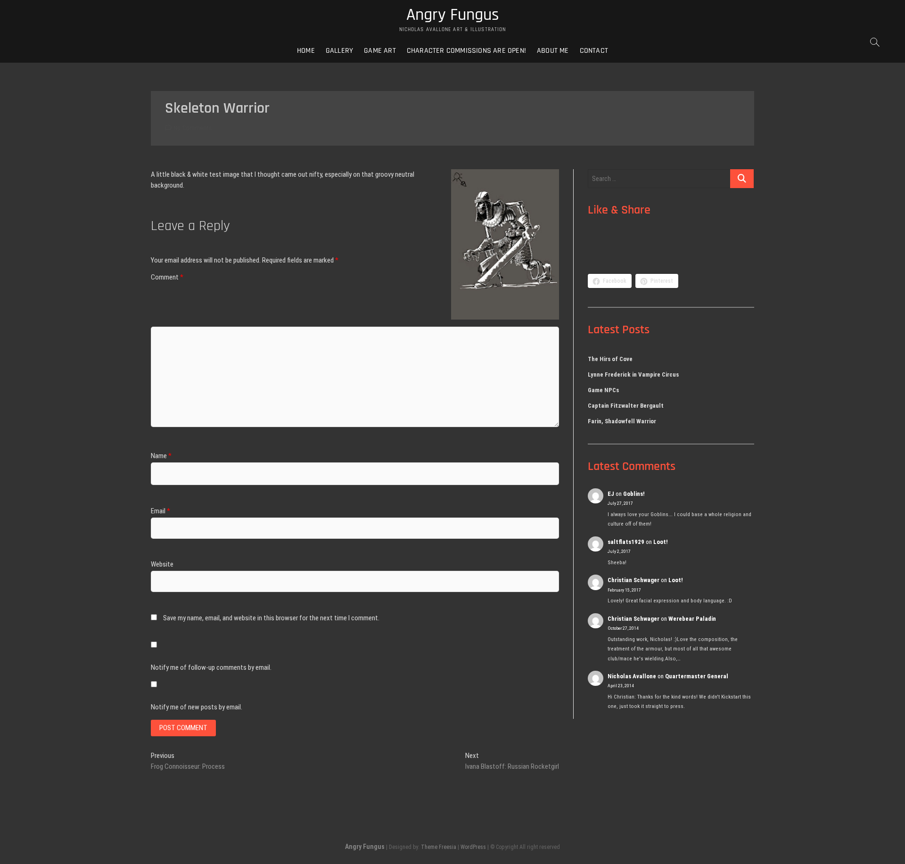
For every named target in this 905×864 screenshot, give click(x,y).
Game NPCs (603, 390)
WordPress (473, 847)
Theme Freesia (438, 847)
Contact (594, 51)
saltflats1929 (626, 541)
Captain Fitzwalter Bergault (626, 405)
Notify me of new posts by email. (196, 707)
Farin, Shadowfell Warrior (622, 421)
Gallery (339, 51)
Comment (167, 277)
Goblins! (634, 493)
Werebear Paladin (692, 618)
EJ (611, 493)
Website (162, 564)
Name (161, 456)
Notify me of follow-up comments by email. (211, 667)
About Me (553, 51)
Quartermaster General (696, 676)
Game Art (380, 51)
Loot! (660, 541)
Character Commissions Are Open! (466, 51)
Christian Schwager (633, 580)
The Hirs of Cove (610, 358)
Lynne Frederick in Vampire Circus (633, 374)
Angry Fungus (452, 15)
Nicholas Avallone (632, 676)
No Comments (192, 128)
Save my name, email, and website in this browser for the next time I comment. (271, 618)
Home (306, 51)
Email (160, 511)
